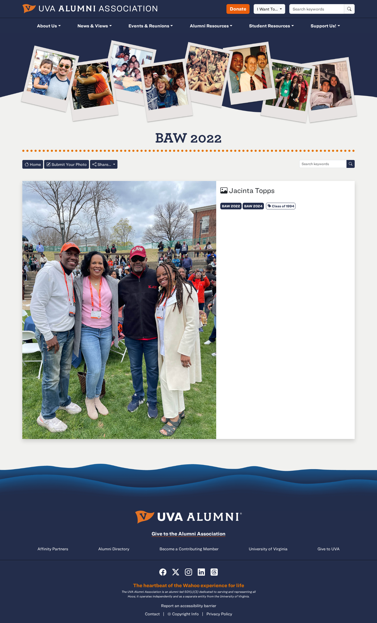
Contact (152, 613)
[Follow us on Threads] (214, 572)
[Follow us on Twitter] (175, 572)
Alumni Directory (113, 548)
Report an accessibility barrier (188, 605)
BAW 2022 (231, 206)
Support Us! (323, 25)
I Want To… (268, 9)
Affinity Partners (52, 548)
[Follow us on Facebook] (162, 572)
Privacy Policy (219, 613)
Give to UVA (329, 548)
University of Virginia (268, 548)
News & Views (92, 25)
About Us (47, 25)
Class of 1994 (282, 206)
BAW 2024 (253, 206)
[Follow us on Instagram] (188, 572)
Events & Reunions (148, 25)
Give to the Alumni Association (188, 533)
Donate (238, 9)
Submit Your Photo (69, 164)
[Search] (349, 9)
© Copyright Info (183, 613)
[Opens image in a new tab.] (119, 309)
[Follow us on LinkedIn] (201, 572)
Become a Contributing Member (189, 548)
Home (35, 164)
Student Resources (269, 25)
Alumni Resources (209, 25)
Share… (104, 164)
